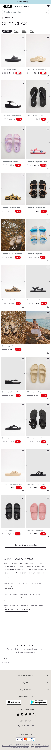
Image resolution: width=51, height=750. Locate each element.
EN (33, 726)
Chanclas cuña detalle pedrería (14, 392)
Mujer (17, 7)
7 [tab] (10, 220)
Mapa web (38, 747)
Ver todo (7, 31)
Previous (3, 50)
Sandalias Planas (13, 599)
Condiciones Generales (17, 747)
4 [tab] (6, 36)
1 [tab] (3, 36)
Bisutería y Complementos (16, 609)
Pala (32, 31)
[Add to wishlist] (23, 36)
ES (23, 726)
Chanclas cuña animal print (37, 115)
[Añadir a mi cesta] (23, 76)
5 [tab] (8, 36)
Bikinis (8, 588)
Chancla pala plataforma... (12, 300)
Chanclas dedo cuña (35, 438)
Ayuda (25, 683)
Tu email (4, 658)
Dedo (24, 31)
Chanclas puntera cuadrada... (13, 346)
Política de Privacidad (9, 746)
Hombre (25, 7)
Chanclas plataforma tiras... (37, 208)
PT (28, 726)
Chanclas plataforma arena (37, 69)
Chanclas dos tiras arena (36, 392)
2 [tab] (4, 36)
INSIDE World (25, 690)
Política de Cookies (23, 746)
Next (22, 50)
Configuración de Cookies (39, 746)
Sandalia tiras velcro (34, 300)
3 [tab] (5, 36)
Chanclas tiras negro (10, 530)
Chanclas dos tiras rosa (10, 162)
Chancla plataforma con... (12, 208)
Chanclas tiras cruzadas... (37, 484)
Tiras (16, 31)
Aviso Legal (29, 747)
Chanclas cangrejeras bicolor (38, 162)
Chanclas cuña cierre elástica (13, 115)
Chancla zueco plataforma (12, 254)
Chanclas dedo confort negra (13, 438)
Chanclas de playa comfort (12, 69)
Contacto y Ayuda (25, 675)
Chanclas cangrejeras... (36, 254)
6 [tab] (9, 36)
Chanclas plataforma (35, 530)
